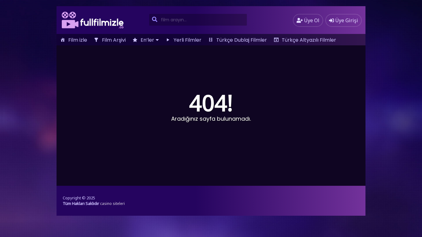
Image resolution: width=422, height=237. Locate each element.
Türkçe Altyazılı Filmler (309, 40)
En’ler (147, 40)
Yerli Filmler (187, 40)
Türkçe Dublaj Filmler (241, 40)
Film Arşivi (114, 40)
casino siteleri (112, 203)
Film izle (77, 40)
